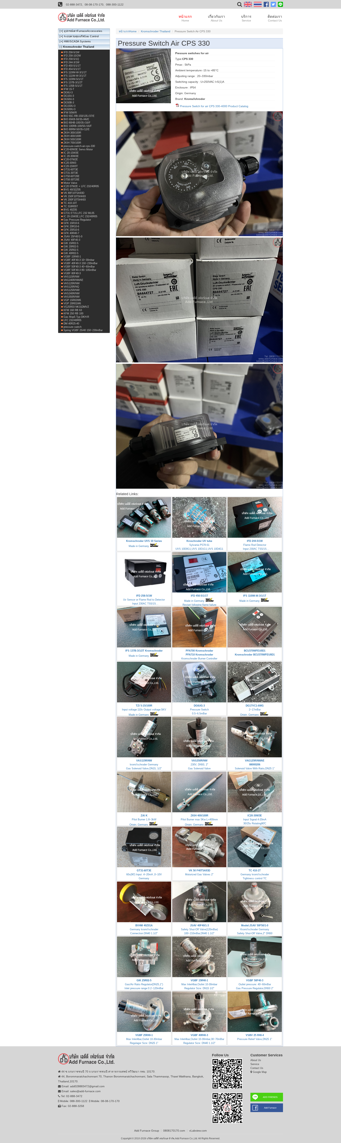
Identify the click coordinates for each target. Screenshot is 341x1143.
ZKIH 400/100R (72, 136)
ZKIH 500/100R (72, 139)
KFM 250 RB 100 (73, 313)
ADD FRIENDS (270, 1097)
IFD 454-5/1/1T (72, 69)
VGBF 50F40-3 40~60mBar (79, 266)
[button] (239, 5)
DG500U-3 (69, 109)
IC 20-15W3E (71, 152)
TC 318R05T (71, 206)
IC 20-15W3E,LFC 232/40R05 (80, 216)
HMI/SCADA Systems (77, 41)
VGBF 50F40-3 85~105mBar (80, 269)
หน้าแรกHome (128, 31)
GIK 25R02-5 (71, 249)
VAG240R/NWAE (73, 280)
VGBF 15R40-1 (72, 256)
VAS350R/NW (72, 296)
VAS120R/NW (72, 283)
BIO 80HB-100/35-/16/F (77, 122)
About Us (255, 1060)
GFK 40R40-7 (71, 233)
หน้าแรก (185, 18)
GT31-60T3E (71, 169)
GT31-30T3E (71, 172)
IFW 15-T (69, 89)
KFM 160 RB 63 (73, 310)
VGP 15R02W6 (72, 300)
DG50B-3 (69, 102)
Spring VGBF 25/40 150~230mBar (83, 330)
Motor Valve (70, 182)
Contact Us (256, 1068)
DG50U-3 (69, 99)
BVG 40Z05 (70, 209)
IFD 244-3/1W (71, 62)
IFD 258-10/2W (72, 55)
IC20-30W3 (70, 162)
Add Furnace (270, 1108)
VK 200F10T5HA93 (75, 199)
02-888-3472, (74, 4)
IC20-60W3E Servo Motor (78, 149)
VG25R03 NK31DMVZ (76, 306)
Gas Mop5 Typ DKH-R (76, 316)
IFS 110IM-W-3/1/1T (75, 72)
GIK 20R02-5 (71, 246)
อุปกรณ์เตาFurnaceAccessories (83, 31)
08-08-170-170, (94, 4)
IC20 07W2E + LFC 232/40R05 (81, 186)
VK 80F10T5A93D (74, 192)
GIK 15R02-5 (71, 243)
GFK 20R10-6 (71, 226)
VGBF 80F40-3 (72, 273)
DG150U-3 (69, 105)
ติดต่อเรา (275, 18)
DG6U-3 (68, 92)
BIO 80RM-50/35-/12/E (77, 129)
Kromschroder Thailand (155, 31)
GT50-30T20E (72, 179)
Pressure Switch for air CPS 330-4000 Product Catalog (213, 106)
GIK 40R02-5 (71, 253)
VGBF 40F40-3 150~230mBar (80, 263)
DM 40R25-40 (71, 323)
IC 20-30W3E (71, 156)
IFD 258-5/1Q (71, 59)
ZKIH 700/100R (72, 142)
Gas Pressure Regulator (77, 219)
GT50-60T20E (72, 176)
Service (254, 1064)
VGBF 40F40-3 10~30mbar (79, 259)
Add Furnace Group (146, 1130)
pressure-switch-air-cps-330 (79, 146)
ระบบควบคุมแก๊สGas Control (81, 36)
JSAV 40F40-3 (72, 239)
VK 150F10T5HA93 (75, 196)
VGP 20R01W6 (72, 303)
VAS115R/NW (71, 276)
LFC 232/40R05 (72, 320)
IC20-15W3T (71, 166)
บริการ (246, 18)
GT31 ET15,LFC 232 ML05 (79, 213)
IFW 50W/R (70, 112)
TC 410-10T (70, 202)
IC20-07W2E (71, 159)
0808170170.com (174, 1130)
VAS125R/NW (72, 290)
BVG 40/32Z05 (72, 189)
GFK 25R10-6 (71, 229)
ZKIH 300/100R (72, 132)
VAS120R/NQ (71, 286)
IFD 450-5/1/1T (72, 65)
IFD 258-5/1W (71, 52)
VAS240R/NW (72, 293)
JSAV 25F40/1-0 (73, 236)
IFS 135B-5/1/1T (73, 85)
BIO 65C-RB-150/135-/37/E (79, 115)
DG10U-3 (69, 95)
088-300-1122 (115, 4)
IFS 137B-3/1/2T (73, 82)
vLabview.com (198, 1130)
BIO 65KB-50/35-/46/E (76, 119)
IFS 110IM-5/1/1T (73, 79)
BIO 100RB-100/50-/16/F (78, 125)
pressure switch (73, 326)
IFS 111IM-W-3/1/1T (75, 75)
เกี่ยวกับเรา (216, 18)
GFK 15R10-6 (71, 223)
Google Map (260, 1072)
